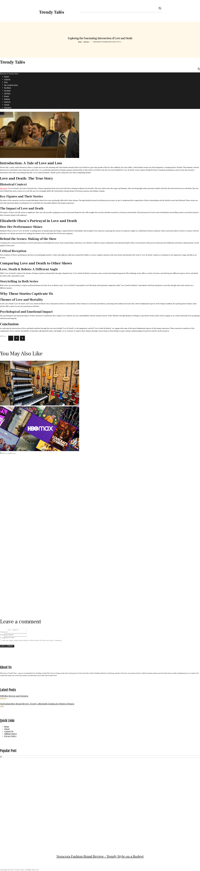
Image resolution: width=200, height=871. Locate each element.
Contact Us (8, 731)
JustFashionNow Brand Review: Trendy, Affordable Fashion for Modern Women (37, 703)
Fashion (2, 706)
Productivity (3, 698)
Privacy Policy (10, 736)
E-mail (2, 637)
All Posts (86, 42)
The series (3, 188)
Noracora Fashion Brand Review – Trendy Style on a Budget (100, 856)
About (6, 729)
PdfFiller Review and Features (14, 695)
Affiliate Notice (10, 734)
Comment (4, 632)
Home (80, 42)
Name (2, 635)
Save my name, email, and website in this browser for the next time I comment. (32, 640)
